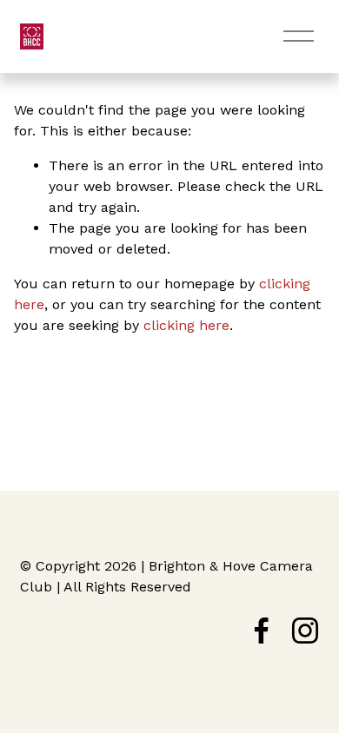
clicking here (186, 325)
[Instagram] (305, 630)
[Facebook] (262, 630)
